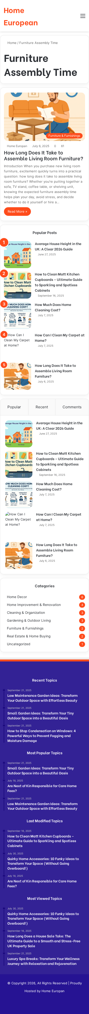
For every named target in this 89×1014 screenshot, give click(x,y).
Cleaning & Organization (26, 613)
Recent (42, 407)
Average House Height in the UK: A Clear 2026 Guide (58, 246)
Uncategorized (18, 644)
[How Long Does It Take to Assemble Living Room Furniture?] (17, 376)
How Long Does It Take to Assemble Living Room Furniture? (43, 155)
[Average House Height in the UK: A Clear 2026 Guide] (17, 254)
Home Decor (17, 597)
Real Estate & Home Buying (28, 636)
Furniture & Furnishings (25, 628)
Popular (14, 407)
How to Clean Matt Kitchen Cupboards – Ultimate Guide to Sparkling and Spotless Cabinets (58, 282)
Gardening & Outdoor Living (29, 620)
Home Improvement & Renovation (34, 605)
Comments (72, 407)
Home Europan (17, 146)
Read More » (17, 211)
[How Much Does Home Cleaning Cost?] (17, 315)
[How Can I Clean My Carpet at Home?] (17, 345)
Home (11, 43)
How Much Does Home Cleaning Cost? (53, 307)
